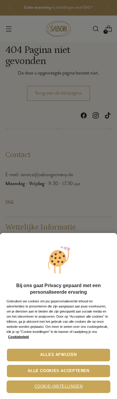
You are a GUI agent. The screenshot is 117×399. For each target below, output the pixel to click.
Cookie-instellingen (58, 386)
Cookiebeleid (18, 337)
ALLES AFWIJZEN (58, 355)
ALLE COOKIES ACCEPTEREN (58, 371)
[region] (58, 316)
